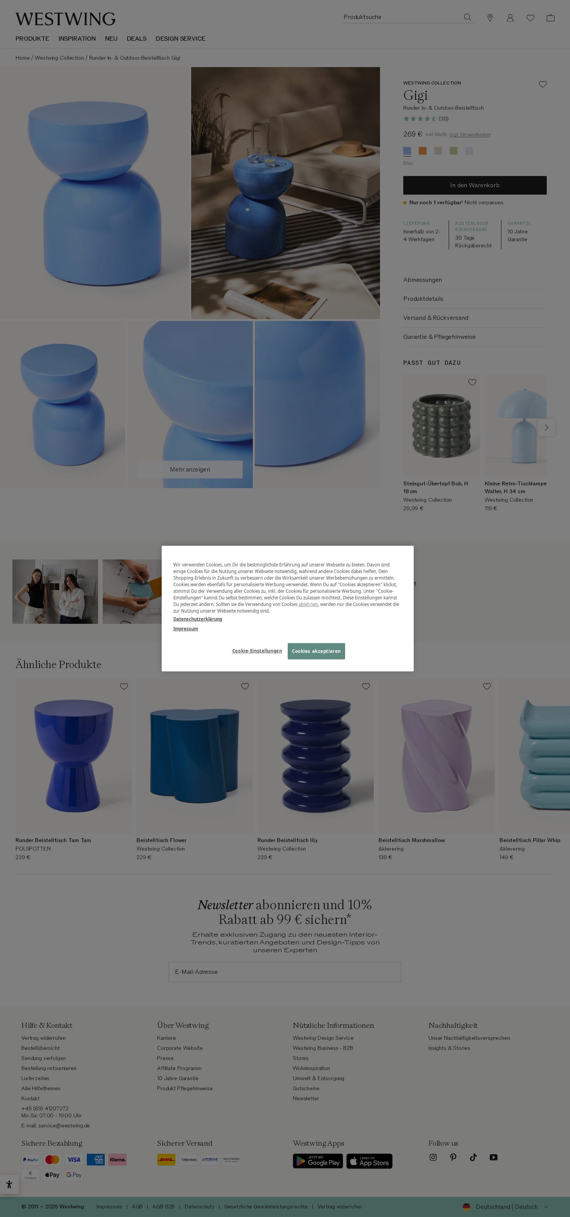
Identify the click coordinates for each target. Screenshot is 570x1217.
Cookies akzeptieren (316, 651)
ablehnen (308, 604)
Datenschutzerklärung (197, 619)
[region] (288, 608)
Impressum (185, 629)
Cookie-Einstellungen (257, 651)
